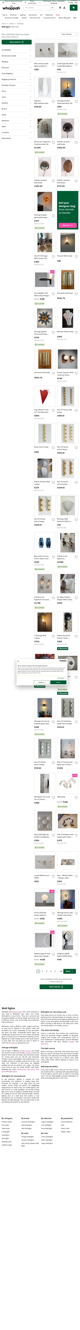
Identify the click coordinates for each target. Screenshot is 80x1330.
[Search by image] (52, 7)
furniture (71, 1042)
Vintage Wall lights (27, 1137)
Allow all (58, 682)
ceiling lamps (21, 1069)
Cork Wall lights (46, 1125)
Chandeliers (5, 1135)
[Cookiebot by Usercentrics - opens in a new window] (60, 661)
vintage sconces (25, 1051)
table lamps (13, 1071)
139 (60, 971)
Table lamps (6, 1128)
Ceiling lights (6, 1132)
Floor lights (5, 1125)
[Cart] (60, 8)
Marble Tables (66, 1132)
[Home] (11, 7)
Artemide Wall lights (28, 1122)
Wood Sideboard (66, 1122)
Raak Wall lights (26, 1125)
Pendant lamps (7, 1122)
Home (4, 24)
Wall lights (20, 24)
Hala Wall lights (26, 1128)
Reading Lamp (6, 1142)
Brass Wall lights (46, 1128)
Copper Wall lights (47, 1122)
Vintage (28, 1053)
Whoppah (14, 1043)
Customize (41, 682)
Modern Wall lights (27, 1140)
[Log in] (64, 8)
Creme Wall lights (47, 1137)
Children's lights (7, 1145)
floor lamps (31, 1069)
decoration (44, 1044)
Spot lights (5, 1138)
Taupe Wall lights (47, 1143)
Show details (61, 677)
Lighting (11, 24)
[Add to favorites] (53, 64)
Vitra (62, 1125)
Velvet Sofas (65, 1128)
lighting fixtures (17, 1012)
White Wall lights (46, 1140)
